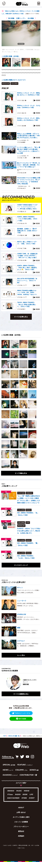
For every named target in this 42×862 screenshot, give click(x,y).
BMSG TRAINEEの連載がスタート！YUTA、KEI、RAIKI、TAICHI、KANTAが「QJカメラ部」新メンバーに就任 (27, 293)
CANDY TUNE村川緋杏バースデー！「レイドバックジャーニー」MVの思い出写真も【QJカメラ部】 (27, 207)
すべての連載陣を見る (21, 694)
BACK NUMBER (13, 798)
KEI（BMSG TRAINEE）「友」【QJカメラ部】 (28, 514)
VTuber (10, 794)
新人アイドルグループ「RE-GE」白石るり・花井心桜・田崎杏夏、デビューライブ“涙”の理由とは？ (28, 165)
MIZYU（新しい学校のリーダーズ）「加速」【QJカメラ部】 (27, 243)
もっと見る (21, 655)
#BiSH (4, 75)
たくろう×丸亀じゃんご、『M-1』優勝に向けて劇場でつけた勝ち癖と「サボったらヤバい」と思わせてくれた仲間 (28, 150)
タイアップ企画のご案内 (21, 817)
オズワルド (21, 641)
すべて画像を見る (21, 473)
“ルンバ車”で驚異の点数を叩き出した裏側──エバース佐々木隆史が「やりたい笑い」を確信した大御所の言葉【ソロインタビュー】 (28, 499)
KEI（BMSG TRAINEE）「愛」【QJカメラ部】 (28, 544)
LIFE (31, 794)
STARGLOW (21, 614)
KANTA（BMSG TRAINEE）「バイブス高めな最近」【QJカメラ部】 (27, 219)
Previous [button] (3, 682)
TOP (4, 736)
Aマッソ (20, 587)
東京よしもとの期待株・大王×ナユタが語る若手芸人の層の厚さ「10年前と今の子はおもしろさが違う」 (28, 135)
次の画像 (31, 18)
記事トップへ (21, 18)
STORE (24, 798)
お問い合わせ (21, 812)
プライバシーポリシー (21, 826)
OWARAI (10, 791)
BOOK (25, 794)
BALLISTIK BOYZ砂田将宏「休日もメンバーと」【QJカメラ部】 (27, 280)
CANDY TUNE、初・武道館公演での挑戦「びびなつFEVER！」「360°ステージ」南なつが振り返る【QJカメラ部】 (27, 256)
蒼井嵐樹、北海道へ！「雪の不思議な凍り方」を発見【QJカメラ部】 (27, 231)
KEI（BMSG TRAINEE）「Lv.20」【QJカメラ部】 (26, 557)
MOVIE (26, 791)
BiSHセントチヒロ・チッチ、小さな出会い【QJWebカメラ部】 (28, 106)
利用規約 (21, 836)
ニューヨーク (21, 600)
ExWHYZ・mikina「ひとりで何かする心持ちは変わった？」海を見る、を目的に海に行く (28, 530)
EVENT (31, 798)
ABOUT (21, 808)
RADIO (17, 794)
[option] (6, 62)
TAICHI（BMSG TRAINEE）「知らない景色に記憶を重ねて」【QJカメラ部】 (26, 304)
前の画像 (11, 18)
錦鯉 (18, 627)
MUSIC (19, 791)
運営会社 (21, 831)
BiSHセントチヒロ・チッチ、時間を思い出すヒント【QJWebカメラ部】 (28, 94)
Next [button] (37, 682)
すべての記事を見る (21, 317)
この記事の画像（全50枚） (11, 56)
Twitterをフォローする (22, 713)
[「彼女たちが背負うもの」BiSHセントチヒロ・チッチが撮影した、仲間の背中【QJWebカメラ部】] (5, 344)
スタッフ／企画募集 (21, 822)
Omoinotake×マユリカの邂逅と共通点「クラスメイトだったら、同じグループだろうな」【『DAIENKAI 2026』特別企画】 (28, 181)
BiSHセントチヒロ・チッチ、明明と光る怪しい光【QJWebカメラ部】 (28, 119)
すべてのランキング (21, 565)
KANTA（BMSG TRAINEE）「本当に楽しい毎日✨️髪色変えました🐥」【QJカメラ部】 (27, 267)
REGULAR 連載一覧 (13, 736)
